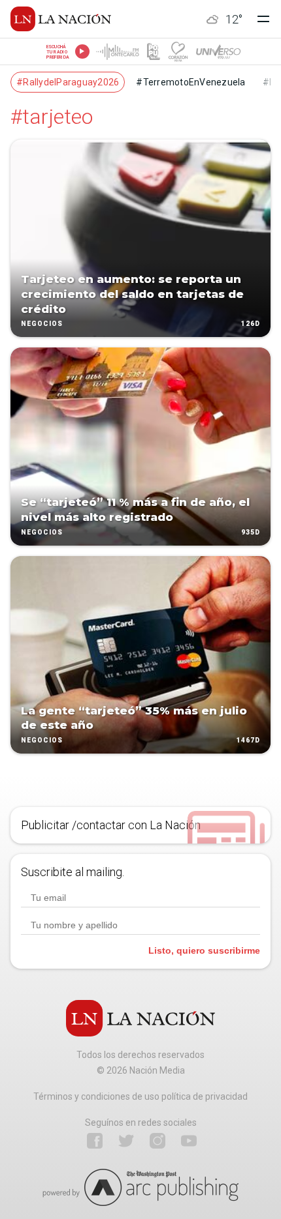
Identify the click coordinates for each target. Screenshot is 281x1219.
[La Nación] (60, 19)
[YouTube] (188, 1140)
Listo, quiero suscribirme (204, 950)
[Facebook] (94, 1140)
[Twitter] (126, 1140)
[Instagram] (157, 1140)
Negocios (42, 324)
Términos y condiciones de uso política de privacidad (140, 1096)
